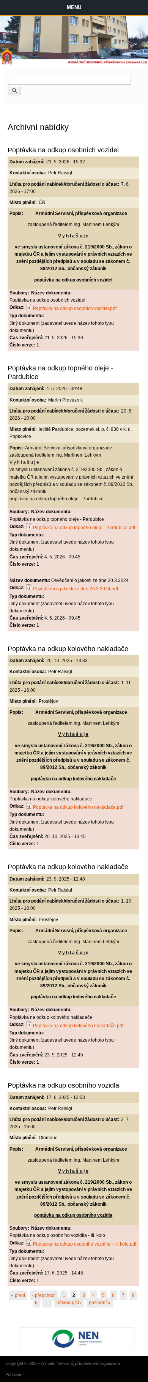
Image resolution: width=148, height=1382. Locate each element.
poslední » (99, 1302)
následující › (69, 1302)
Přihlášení (14, 1374)
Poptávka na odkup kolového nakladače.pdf (78, 807)
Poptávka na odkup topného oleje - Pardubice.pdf (84, 527)
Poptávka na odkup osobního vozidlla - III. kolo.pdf (84, 1244)
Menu (74, 7)
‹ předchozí (43, 1295)
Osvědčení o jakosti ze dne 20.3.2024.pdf (75, 588)
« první (18, 1295)
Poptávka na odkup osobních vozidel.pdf (75, 308)
